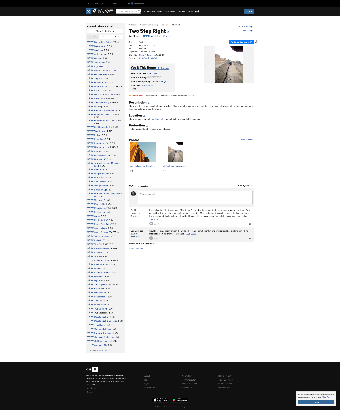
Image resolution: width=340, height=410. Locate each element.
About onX (91, 388)
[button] (207, 64)
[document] (316, 398)
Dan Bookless (137, 231)
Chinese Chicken (102, 155)
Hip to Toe (98, 280)
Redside (98, 135)
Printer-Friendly (136, 248)
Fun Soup (98, 151)
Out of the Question (103, 114)
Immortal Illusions (102, 260)
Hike (104, 3)
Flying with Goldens (103, 333)
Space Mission (100, 228)
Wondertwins (100, 131)
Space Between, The (103, 232)
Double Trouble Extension (105, 321)
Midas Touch (100, 304)
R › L (105, 37)
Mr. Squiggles (100, 220)
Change (162, 81)
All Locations (133, 25)
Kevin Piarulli (144, 58)
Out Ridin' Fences (102, 341)
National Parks (224, 387)
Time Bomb (99, 325)
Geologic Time (100, 74)
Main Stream (100, 208)
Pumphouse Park (102, 143)
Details (193, 95)
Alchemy (98, 300)
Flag (250, 224)
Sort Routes (102, 350)
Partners (181, 11)
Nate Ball (153, 58)
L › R (93, 37)
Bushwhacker (100, 46)
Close (316, 402)
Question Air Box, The (104, 120)
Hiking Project (224, 376)
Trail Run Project (225, 380)
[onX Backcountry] (136, 3)
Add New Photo (247, 140)
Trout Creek (165, 25)
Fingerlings (99, 139)
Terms (175, 407)
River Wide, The (101, 264)
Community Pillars (102, 329)
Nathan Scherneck (146, 55)
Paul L (133, 210)
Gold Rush (99, 288)
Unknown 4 (99, 159)
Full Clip (98, 240)
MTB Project (186, 387)
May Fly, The (99, 204)
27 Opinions (163, 68)
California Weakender (104, 110)
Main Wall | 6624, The (104, 86)
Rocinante (98, 98)
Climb (88, 3)
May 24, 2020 (191, 234)
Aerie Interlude (101, 54)
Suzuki (97, 216)
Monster (98, 268)
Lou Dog (98, 106)
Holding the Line (101, 147)
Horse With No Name (103, 94)
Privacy (182, 407)
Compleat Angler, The (104, 337)
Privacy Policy (326, 397)
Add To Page (248, 31)
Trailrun (114, 3)
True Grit (98, 244)
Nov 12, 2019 (155, 219)
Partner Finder (150, 387)
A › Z (117, 37)
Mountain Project (189, 383)
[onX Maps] (92, 371)
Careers (89, 392)
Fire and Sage (100, 189)
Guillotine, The (101, 82)
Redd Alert (99, 169)
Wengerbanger (101, 185)
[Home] (100, 11)
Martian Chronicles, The (105, 70)
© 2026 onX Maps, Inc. (163, 407)
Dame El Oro (100, 292)
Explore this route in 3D (241, 42)
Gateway (98, 58)
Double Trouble (101, 317)
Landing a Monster (102, 272)
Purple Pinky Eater (102, 224)
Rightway (98, 66)
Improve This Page (246, 27)
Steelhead (98, 50)
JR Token (98, 256)
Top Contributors (189, 380)
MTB (96, 3)
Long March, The (101, 173)
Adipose (98, 78)
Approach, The (100, 345)
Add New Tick (148, 85)
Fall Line (98, 252)
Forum (190, 11)
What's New (169, 11)
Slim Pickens (100, 181)
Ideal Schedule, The (103, 127)
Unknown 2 (99, 200)
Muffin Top (99, 177)
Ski (123, 3)
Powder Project (225, 383)
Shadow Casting (101, 102)
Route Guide (149, 11)
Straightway (99, 62)
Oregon (143, 25)
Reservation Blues (102, 248)
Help (146, 380)
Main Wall (176, 25)
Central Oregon (154, 25)
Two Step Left (100, 309)
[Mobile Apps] (197, 11)
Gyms (159, 11)
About (147, 376)
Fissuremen (99, 212)
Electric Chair (100, 90)
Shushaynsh (99, 284)
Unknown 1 (99, 276)
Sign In (249, 11)
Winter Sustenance (103, 236)
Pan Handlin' (100, 296)
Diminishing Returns (103, 42)
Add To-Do (152, 73)
